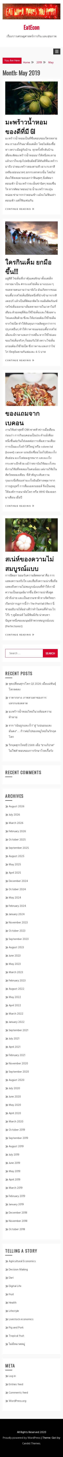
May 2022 (15, 997)
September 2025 (19, 848)
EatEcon (32, 27)
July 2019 (14, 1155)
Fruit (11, 1294)
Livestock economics (21, 1319)
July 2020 (14, 1088)
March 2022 (16, 1014)
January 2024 (17, 914)
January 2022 (16, 1022)
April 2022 (15, 1005)
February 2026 (17, 831)
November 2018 (18, 1221)
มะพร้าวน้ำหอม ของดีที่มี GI (26, 126)
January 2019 (16, 1204)
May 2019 (14, 1171)
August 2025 (16, 856)
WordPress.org (17, 1401)
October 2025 (17, 839)
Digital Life (15, 1286)
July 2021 (14, 1038)
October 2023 (17, 931)
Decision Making (18, 1269)
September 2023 (19, 939)
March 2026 (16, 823)
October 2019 (17, 1130)
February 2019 (17, 1196)
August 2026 (16, 806)
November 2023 (18, 922)
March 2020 (16, 1121)
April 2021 (14, 1047)
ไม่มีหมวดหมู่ (17, 1344)
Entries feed (16, 1384)
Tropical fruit (16, 1336)
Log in (12, 1376)
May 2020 (15, 1105)
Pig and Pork (16, 1327)
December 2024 (18, 881)
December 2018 (18, 1213)
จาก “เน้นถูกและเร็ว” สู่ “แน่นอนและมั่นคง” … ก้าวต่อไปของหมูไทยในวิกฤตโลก (32, 731)
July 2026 (14, 815)
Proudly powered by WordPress (21, 1438)
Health (12, 1303)
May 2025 (15, 864)
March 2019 (16, 1188)
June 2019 (14, 1163)
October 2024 (17, 889)
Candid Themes (31, 1443)
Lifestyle (14, 1311)
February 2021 (17, 1055)
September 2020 (19, 1072)
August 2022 (16, 989)
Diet (11, 1278)
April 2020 (15, 1113)
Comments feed (18, 1392)
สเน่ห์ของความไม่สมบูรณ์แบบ (29, 563)
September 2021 (18, 1030)
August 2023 (16, 947)
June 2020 (15, 1096)
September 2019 (18, 1138)
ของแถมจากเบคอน (22, 417)
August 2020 (16, 1080)
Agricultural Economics (22, 1261)
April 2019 (14, 1179)
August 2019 (16, 1146)
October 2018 (17, 1229)
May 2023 (15, 964)
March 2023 (16, 972)
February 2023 (17, 980)
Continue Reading (18, 209)
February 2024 (17, 906)
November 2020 (18, 1063)
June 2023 (14, 956)
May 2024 (15, 897)
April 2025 (15, 873)
